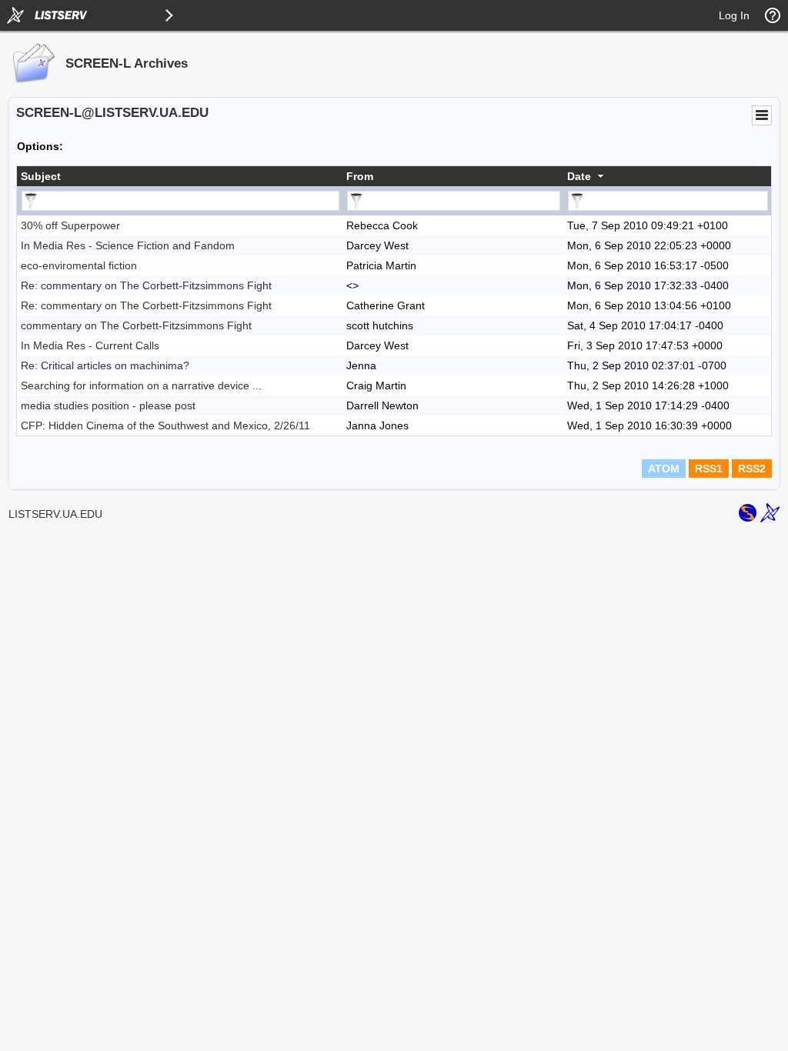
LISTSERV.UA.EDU (55, 514)
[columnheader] (179, 176)
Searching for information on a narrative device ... (141, 385)
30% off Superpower (70, 225)
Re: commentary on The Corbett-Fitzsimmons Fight (146, 285)
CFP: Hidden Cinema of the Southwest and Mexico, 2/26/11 (165, 425)
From (359, 176)
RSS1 (709, 468)
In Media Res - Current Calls (90, 345)
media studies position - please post (108, 405)
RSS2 (752, 468)
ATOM (663, 468)
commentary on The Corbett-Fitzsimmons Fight (136, 325)
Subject (41, 176)
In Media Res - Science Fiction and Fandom (128, 245)
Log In (734, 15)
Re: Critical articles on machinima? (105, 365)
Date (579, 176)
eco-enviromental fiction (79, 265)
